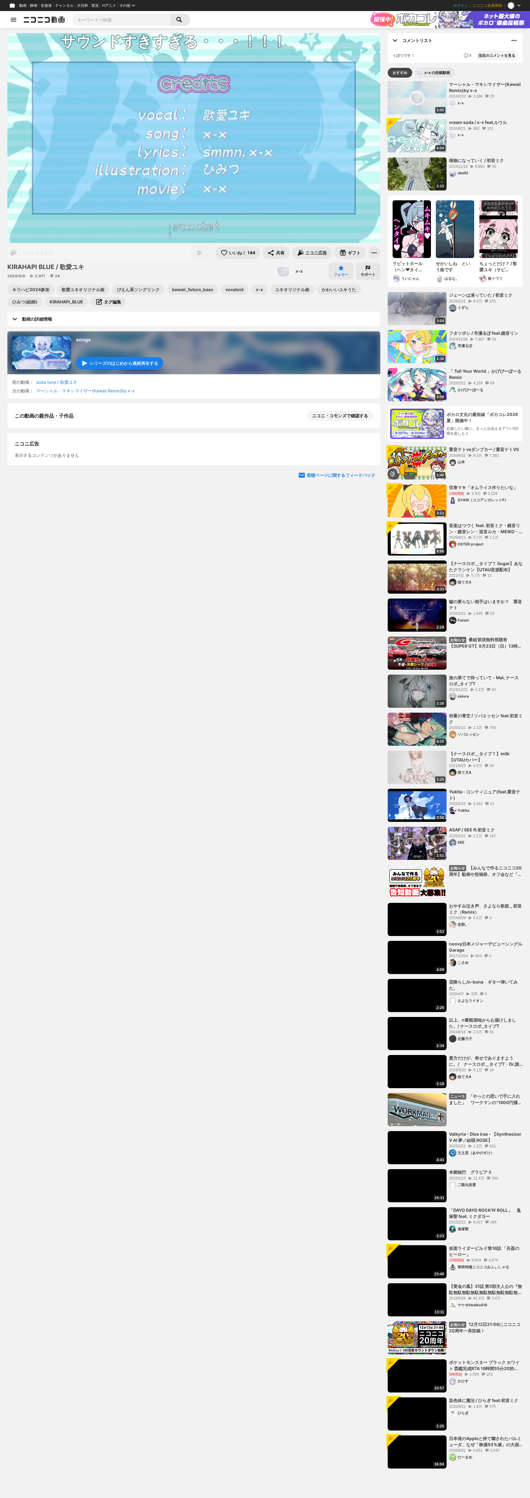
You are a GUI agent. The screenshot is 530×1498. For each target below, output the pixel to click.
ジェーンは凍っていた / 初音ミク (481, 295)
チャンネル (64, 5)
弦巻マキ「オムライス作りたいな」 (483, 487)
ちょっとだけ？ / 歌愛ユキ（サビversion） (498, 266)
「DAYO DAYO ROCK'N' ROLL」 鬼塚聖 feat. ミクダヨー (485, 1213)
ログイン (460, 5)
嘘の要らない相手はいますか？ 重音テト (485, 604)
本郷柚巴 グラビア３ (470, 1172)
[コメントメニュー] (514, 40)
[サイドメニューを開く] (13, 19)
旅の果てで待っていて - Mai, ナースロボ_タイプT (484, 680)
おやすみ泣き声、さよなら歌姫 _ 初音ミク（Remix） (485, 909)
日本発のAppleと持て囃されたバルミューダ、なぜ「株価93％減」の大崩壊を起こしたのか (485, 1441)
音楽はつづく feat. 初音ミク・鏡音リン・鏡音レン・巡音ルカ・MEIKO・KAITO (484, 528)
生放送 (46, 5)
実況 (95, 5)
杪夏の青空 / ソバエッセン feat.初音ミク (486, 718)
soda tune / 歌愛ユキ (56, 382)
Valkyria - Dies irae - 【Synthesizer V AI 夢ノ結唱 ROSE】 (485, 1137)
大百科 (82, 5)
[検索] (180, 19)
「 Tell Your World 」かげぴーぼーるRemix (485, 374)
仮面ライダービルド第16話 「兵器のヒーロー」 (484, 1251)
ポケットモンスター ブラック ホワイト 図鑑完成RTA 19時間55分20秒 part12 (484, 1365)
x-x (299, 271)
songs (83, 340)
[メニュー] (374, 253)
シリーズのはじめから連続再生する (124, 363)
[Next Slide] (368, 578)
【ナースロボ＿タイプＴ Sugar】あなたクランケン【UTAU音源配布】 (486, 566)
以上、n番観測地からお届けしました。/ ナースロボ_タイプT (482, 1023)
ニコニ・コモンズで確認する (340, 415)
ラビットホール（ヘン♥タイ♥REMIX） (408, 266)
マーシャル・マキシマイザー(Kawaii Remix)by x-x (85, 390)
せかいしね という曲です (453, 266)
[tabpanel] (455, 775)
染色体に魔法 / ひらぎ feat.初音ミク (483, 1400)
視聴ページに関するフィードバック (341, 636)
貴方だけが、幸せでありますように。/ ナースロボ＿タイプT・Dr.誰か (484, 1061)
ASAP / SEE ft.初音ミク (472, 829)
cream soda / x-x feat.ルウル (478, 122)
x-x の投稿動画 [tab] (437, 72)
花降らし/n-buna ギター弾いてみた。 (483, 985)
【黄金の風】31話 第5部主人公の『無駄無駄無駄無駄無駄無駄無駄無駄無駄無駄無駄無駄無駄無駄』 (485, 1289)
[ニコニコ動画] (44, 20)
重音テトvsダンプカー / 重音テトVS (484, 449)
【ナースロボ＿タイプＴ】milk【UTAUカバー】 (479, 756)
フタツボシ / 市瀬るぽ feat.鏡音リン (483, 333)
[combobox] (121, 19)
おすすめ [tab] (400, 72)
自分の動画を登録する (49, 520)
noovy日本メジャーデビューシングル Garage (485, 947)
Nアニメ (109, 5)
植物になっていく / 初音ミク (476, 160)
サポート (368, 274)
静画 (33, 5)
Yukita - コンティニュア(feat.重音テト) (484, 794)
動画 (23, 5)
